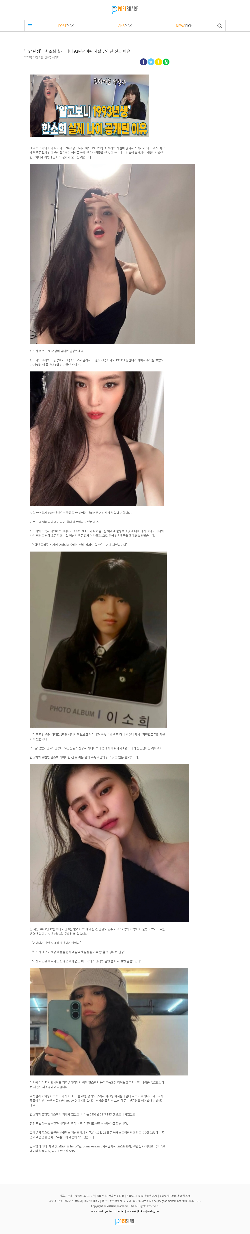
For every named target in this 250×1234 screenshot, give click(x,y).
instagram (153, 1211)
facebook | (132, 1211)
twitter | (121, 1211)
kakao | (142, 1211)
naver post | (97, 1211)
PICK (66, 25)
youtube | (110, 1211)
